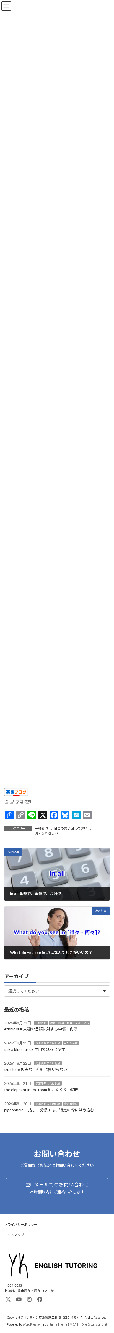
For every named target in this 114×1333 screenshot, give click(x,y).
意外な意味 (71, 1043)
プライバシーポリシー (20, 1225)
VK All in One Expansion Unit (88, 1324)
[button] (57, 1188)
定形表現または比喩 (47, 1043)
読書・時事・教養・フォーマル (69, 1023)
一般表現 (41, 828)
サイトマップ (14, 1235)
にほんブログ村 (17, 801)
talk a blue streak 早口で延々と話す (34, 1049)
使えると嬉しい (46, 833)
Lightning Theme (56, 1324)
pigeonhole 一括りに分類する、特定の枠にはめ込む (49, 1109)
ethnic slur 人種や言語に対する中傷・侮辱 (40, 1029)
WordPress (30, 1324)
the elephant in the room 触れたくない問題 (41, 1089)
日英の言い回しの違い (70, 828)
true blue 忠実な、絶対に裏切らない (35, 1069)
